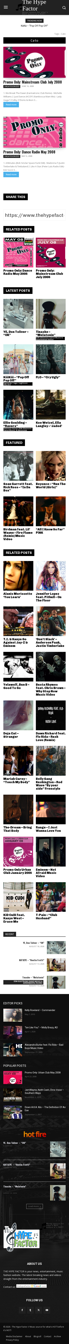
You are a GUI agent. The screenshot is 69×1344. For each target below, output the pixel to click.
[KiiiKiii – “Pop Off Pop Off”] (18, 359)
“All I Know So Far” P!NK (50, 531)
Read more (11, 104)
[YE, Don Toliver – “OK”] (18, 314)
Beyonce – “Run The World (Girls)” (51, 485)
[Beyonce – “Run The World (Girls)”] (51, 466)
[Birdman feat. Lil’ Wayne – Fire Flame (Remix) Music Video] (18, 511)
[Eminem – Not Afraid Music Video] (51, 852)
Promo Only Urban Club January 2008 (17, 871)
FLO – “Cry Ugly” (48, 377)
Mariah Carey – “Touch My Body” (16, 780)
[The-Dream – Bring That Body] (18, 809)
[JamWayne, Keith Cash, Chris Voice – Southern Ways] (12, 1094)
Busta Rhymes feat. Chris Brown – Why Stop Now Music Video (50, 689)
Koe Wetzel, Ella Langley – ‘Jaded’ (49, 424)
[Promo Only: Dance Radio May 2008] (34, 132)
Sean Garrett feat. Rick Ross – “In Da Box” (18, 487)
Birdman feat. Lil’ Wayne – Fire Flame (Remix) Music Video (18, 534)
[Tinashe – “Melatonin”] (51, 314)
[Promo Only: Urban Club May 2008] (12, 1077)
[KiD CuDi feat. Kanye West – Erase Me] (18, 897)
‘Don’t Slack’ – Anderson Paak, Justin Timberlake (50, 642)
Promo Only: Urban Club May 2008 (43, 1072)
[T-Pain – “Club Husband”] (51, 897)
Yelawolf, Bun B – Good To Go (16, 686)
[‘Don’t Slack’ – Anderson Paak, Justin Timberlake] (51, 621)
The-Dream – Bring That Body (17, 829)
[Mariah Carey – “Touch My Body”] (18, 761)
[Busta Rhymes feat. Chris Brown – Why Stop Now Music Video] (51, 667)
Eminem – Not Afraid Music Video (46, 873)
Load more (33, 1206)
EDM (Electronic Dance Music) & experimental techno (49, 338)
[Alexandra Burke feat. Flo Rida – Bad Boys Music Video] (12, 1049)
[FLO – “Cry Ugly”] (51, 359)
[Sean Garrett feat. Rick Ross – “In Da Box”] (18, 466)
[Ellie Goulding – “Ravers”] (18, 405)
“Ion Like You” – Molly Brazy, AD (41, 1027)
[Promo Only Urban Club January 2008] (18, 852)
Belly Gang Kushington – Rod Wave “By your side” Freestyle (49, 783)
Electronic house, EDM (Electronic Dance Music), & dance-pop (17, 429)
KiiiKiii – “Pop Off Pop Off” (34, 25)
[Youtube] (47, 1310)
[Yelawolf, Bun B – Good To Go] (18, 667)
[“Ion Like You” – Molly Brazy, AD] (12, 1032)
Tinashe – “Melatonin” (45, 333)
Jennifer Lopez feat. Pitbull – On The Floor (48, 597)
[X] (38, 1310)
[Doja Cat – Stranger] (18, 715)
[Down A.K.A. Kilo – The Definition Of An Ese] (12, 1112)
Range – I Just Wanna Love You (48, 829)
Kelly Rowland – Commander (40, 1010)
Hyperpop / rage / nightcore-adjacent (15, 384)
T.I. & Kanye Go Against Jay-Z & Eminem (15, 642)
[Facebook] (22, 1310)
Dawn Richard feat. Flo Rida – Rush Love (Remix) (51, 737)
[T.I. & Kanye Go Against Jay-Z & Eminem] (18, 621)
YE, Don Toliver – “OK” (15, 333)
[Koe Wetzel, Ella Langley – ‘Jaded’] (51, 405)
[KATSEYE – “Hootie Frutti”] (56, 964)
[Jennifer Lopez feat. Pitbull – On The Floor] (51, 576)
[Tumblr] (30, 1310)
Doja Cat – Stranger (11, 735)
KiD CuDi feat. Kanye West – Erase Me (14, 918)
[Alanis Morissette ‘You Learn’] (18, 576)
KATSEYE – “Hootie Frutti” (31, 960)
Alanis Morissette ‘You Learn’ (17, 595)
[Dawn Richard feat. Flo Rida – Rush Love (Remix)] (51, 715)
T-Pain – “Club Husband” (46, 916)
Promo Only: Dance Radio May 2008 (29, 151)
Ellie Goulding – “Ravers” (15, 424)
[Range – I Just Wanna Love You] (51, 809)
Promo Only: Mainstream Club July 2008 (32, 82)
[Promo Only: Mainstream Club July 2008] (34, 62)
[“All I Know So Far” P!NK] (51, 511)
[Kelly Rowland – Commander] (12, 1015)
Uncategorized (11, 86)
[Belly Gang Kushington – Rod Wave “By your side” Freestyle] (51, 761)
